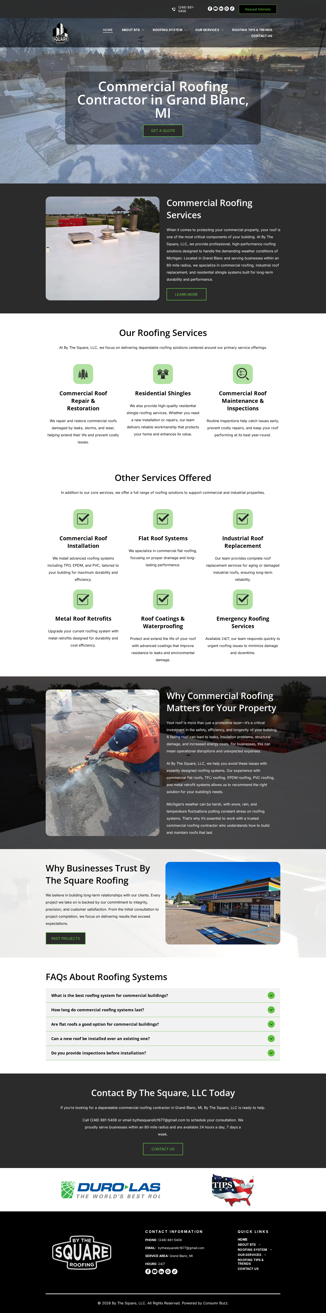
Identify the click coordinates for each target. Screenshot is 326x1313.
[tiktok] (232, 9)
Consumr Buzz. (216, 1303)
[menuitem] (107, 30)
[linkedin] (221, 9)
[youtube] (215, 9)
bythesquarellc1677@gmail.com (181, 1248)
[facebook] (210, 9)
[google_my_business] (226, 9)
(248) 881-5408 (170, 1240)
